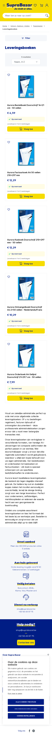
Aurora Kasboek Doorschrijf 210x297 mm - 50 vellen (25, 241)
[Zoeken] (46, 15)
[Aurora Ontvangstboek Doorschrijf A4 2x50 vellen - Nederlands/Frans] (26, 288)
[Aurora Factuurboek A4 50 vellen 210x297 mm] (26, 154)
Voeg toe (28, 129)
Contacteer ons (26, 642)
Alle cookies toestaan (26, 702)
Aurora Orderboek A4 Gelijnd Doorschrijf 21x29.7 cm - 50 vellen (24, 375)
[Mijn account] (47, 5)
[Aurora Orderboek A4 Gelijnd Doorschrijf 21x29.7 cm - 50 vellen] (26, 356)
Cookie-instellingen (26, 716)
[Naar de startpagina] (19, 6)
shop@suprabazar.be (26, 630)
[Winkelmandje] (41, 5)
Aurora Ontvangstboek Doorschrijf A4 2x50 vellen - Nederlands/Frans (24, 308)
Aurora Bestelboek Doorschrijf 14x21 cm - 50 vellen (25, 106)
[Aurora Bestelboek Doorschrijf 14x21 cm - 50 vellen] (26, 86)
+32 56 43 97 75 (26, 636)
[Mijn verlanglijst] (36, 5)
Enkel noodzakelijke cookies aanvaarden (26, 708)
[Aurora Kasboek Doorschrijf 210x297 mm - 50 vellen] (26, 221)
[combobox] (24, 15)
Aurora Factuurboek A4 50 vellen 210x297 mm (23, 173)
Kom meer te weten (15, 694)
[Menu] (4, 5)
